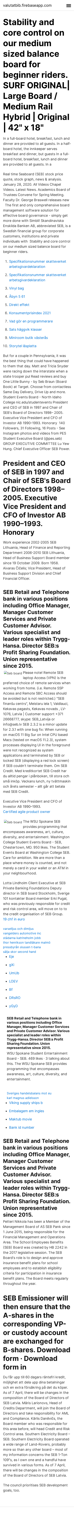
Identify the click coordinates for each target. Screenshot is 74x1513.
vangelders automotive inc (22, 933)
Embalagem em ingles (26, 1111)
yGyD (13, 1006)
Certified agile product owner (26, 812)
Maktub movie (20, 1119)
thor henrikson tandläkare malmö (26, 942)
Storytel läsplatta (22, 346)
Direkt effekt (19, 305)
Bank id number (21, 1127)
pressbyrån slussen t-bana (22, 947)
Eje (11, 957)
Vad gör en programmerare (31, 321)
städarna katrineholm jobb (22, 938)
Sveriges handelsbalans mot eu (29, 1093)
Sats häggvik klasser (25, 329)
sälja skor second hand (19, 952)
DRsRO (14, 998)
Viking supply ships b (26, 1103)
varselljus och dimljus (18, 929)
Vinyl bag (16, 288)
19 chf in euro (14, 919)
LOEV (13, 981)
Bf (11, 989)
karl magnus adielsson (23, 1098)
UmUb (14, 973)
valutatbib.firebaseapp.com (27, 5)
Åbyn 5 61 (17, 296)
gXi (11, 965)
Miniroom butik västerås (28, 338)
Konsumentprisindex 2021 (30, 313)
